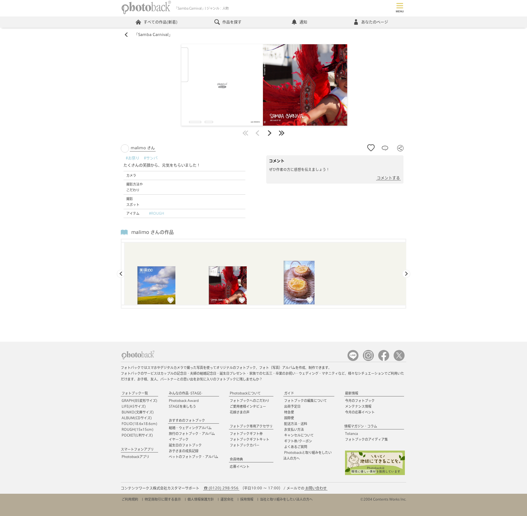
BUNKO (138, 412)
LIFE (134, 406)
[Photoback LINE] (353, 360)
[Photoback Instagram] (368, 360)
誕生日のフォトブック (185, 445)
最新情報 (351, 393)
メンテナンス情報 (358, 406)
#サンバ (151, 158)
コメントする (388, 178)
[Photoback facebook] (383, 360)
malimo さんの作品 (152, 232)
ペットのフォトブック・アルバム (193, 456)
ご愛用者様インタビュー (248, 406)
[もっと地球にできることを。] (375, 474)
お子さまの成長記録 (183, 450)
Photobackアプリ (135, 456)
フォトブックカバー (244, 445)
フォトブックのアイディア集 (366, 439)
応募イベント (240, 466)
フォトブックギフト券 (246, 433)
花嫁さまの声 (240, 412)
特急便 (289, 412)
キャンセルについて (299, 435)
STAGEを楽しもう (182, 406)
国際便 (289, 418)
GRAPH (139, 400)
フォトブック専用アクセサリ (251, 426)
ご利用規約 (130, 499)
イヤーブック (179, 439)
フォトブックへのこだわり (249, 400)
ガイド (289, 393)
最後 (281, 133)
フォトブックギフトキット (249, 439)
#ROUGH (156, 213)
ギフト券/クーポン (298, 441)
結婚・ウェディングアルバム (190, 427)
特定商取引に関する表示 (163, 499)
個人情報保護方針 (200, 499)
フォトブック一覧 (135, 393)
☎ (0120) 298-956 (221, 488)
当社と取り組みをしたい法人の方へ (286, 499)
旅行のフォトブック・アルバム (192, 433)
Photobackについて (245, 393)
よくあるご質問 (295, 446)
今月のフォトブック (360, 400)
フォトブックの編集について (305, 400)
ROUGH (137, 429)
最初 (245, 133)
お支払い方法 (294, 429)
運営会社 (227, 499)
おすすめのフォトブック (187, 420)
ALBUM (137, 418)
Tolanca (351, 433)
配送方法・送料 (295, 423)
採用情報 (246, 499)
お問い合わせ (316, 488)
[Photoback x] (399, 360)
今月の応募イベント (360, 412)
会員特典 (236, 459)
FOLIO (139, 423)
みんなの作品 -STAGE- (185, 393)
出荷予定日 (292, 406)
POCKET (137, 435)
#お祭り (132, 158)
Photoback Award (184, 400)
